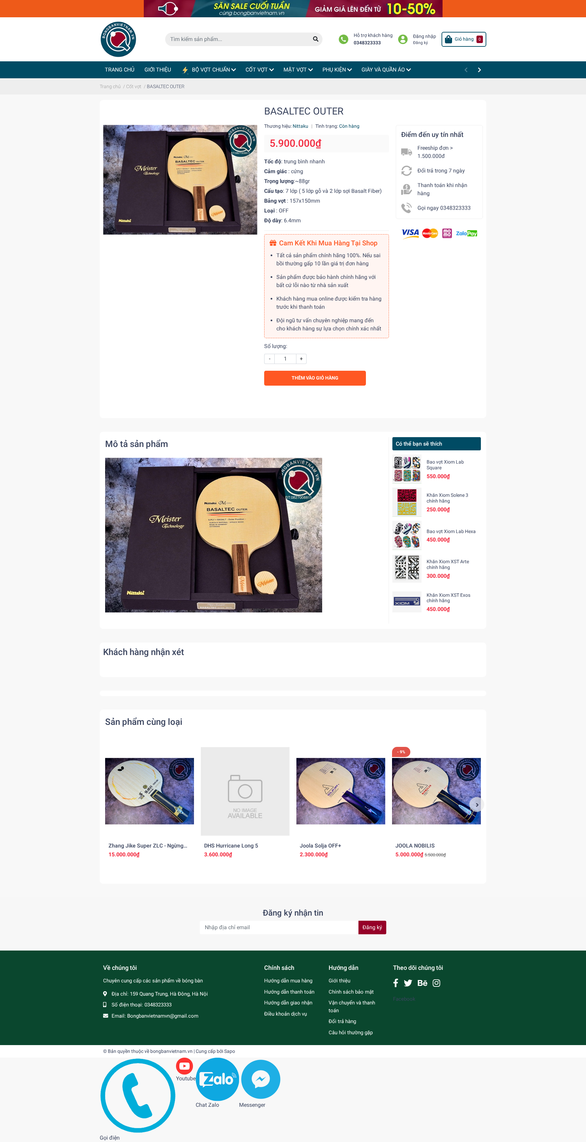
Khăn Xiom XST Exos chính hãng (448, 598)
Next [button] (476, 804)
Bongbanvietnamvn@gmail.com (162, 1016)
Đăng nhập (424, 36)
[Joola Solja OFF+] (340, 791)
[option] (149, 804)
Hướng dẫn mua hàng (288, 981)
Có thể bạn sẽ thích (419, 444)
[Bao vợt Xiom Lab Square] (407, 469)
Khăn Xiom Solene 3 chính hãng (447, 498)
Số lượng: (275, 346)
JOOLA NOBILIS (415, 845)
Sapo (229, 1051)
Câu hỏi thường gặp (351, 1032)
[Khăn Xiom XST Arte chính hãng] (407, 568)
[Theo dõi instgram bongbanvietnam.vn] (436, 983)
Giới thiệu (339, 981)
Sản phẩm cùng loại (143, 722)
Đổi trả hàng (342, 1021)
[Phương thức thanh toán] (439, 233)
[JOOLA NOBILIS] (436, 791)
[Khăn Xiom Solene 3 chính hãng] (407, 502)
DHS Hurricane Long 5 (231, 845)
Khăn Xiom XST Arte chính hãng (448, 564)
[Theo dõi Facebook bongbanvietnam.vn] (395, 983)
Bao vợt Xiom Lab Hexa (451, 531)
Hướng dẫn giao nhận (288, 1003)
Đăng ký (420, 42)
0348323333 (367, 43)
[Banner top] (293, 8)
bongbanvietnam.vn (171, 1051)
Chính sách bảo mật (351, 992)
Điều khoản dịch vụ (285, 1014)
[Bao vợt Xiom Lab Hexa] (407, 535)
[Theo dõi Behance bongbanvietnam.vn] (422, 983)
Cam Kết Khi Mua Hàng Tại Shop (328, 243)
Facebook (404, 999)
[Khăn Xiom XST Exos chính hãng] (407, 601)
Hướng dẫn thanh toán (289, 992)
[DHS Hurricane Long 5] (245, 791)
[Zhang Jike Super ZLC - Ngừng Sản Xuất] (149, 791)
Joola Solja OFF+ (320, 845)
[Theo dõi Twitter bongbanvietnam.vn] (408, 983)
